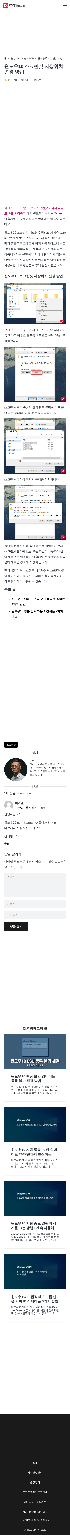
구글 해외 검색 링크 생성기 (35, 1520)
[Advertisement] (35, 164)
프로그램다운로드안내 (35, 1492)
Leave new (24, 793)
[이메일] (17, 769)
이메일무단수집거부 (35, 1501)
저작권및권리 (35, 1472)
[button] (64, 5)
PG (32, 759)
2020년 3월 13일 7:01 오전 (30, 807)
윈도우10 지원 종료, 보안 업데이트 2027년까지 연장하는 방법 (34, 1154)
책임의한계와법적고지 (35, 1511)
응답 (6, 843)
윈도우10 (29, 58)
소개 (35, 1462)
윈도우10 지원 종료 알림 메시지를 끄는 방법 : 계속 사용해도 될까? (34, 1227)
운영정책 (35, 1482)
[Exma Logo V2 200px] (14, 5)
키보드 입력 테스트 (35, 1529)
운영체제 (15, 58)
